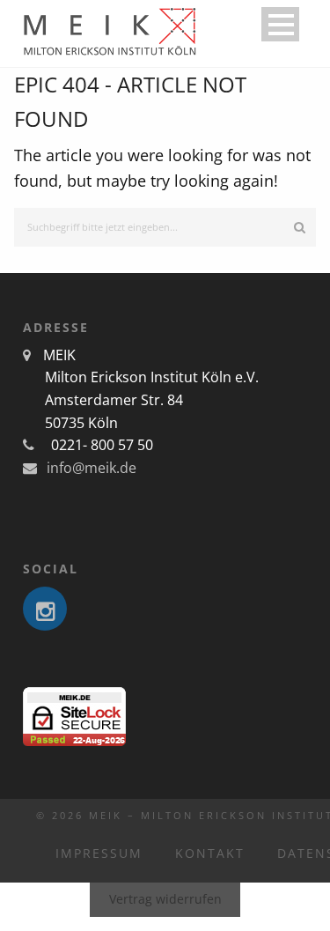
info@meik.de (89, 467)
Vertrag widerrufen (165, 898)
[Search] (300, 228)
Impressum (99, 853)
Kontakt (210, 853)
